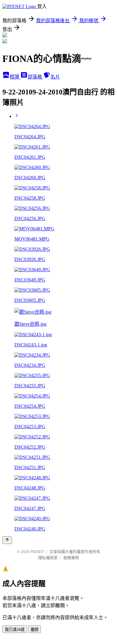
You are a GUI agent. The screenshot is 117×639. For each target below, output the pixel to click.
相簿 (15, 76)
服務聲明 (71, 557)
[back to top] (7, 540)
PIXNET (37, 551)
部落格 (35, 76)
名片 (55, 76)
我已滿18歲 (15, 629)
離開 (34, 629)
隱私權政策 (48, 557)
